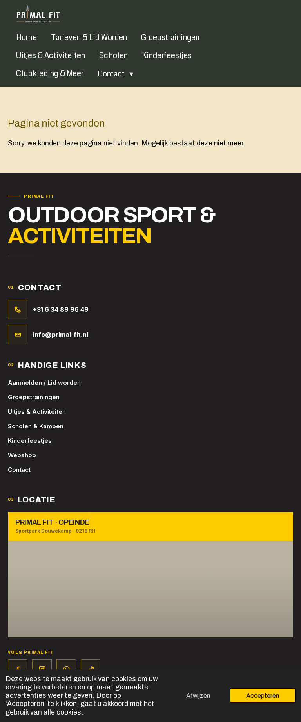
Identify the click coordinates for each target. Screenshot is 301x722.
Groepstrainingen (34, 397)
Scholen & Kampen (35, 426)
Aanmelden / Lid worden (44, 382)
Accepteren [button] (262, 695)
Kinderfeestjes (30, 440)
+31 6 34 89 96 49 (61, 309)
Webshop (22, 455)
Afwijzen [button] (198, 695)
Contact (19, 469)
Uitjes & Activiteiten (37, 411)
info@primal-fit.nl (60, 334)
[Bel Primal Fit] (17, 309)
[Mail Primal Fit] (17, 334)
